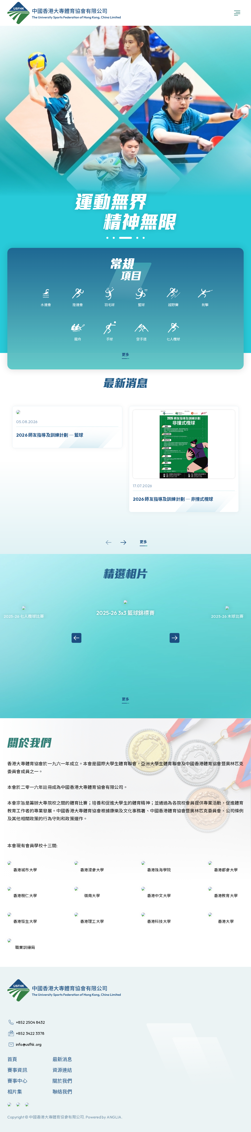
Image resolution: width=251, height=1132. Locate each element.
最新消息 (62, 1059)
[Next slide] (123, 542)
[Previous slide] (108, 542)
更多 (125, 354)
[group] (67, 427)
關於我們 (62, 1081)
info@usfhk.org (28, 1044)
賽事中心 (17, 1081)
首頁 (12, 1059)
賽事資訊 (17, 1070)
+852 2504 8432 (30, 1022)
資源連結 (62, 1070)
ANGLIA (114, 1117)
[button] (107, 238)
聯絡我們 (62, 1092)
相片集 (14, 1092)
